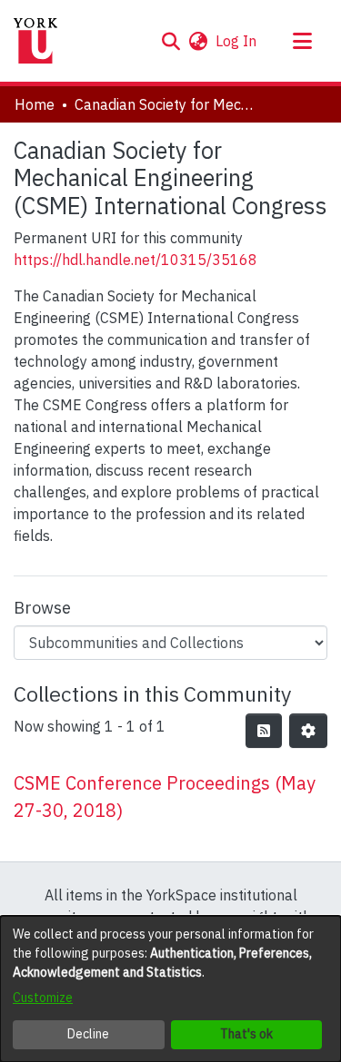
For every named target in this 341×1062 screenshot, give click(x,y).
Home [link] (35, 104)
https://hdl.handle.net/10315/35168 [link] (135, 260)
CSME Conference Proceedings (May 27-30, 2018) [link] (165, 796)
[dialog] (170, 989)
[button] (170, 41)
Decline (88, 1034)
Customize (43, 997)
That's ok (246, 1034)
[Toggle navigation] (301, 41)
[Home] (35, 41)
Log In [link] (237, 41)
